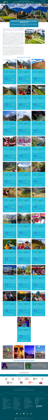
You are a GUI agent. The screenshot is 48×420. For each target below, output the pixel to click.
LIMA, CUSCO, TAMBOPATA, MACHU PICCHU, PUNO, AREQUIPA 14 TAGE (38, 302)
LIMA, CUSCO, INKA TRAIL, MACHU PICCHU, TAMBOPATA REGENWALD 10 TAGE (24, 250)
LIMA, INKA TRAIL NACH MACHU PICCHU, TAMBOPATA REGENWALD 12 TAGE (24, 302)
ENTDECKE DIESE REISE (9, 314)
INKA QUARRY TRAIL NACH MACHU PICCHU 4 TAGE (24, 122)
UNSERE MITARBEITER (5, 401)
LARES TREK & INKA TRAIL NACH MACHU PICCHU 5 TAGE (9, 198)
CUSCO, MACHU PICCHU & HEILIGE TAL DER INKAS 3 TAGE (24, 70)
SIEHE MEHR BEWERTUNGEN (24, 372)
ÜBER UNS (4, 398)
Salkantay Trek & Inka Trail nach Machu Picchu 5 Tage (38, 198)
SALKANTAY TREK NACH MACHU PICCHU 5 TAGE (9, 122)
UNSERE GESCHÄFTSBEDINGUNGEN (28, 406)
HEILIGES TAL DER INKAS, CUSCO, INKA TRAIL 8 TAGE (10, 224)
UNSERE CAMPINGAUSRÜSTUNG (6, 406)
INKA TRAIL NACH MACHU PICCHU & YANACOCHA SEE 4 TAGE (38, 147)
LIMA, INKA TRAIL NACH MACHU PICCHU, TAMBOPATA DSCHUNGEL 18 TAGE (24, 328)
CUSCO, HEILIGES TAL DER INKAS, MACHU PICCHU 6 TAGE (24, 198)
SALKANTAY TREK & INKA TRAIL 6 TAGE (24, 224)
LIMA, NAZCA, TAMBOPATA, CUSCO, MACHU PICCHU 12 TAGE (38, 276)
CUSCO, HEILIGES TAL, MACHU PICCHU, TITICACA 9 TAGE (38, 224)
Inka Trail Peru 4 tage (17, 47)
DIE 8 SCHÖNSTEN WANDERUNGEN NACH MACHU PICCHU (29, 357)
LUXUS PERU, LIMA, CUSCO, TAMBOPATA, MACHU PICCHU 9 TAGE (9, 250)
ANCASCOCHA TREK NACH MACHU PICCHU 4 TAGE (38, 122)
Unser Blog (4, 402)
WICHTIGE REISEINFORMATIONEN (28, 402)
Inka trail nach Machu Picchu (13, 53)
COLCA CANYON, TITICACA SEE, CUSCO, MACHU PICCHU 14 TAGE (9, 302)
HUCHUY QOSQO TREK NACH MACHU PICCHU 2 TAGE (38, 70)
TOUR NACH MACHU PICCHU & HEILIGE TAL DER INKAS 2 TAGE (9, 96)
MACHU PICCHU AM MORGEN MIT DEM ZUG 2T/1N (9, 70)
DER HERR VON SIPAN (18, 357)
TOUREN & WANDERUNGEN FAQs (28, 401)
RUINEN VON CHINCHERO (40, 357)
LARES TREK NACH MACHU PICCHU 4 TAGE (9, 147)
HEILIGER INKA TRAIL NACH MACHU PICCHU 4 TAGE (24, 147)
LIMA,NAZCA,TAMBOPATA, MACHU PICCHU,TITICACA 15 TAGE (9, 276)
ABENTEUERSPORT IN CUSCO (8, 357)
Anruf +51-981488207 (27, 398)
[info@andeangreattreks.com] (43, 0)
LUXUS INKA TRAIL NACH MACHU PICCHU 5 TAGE (24, 276)
